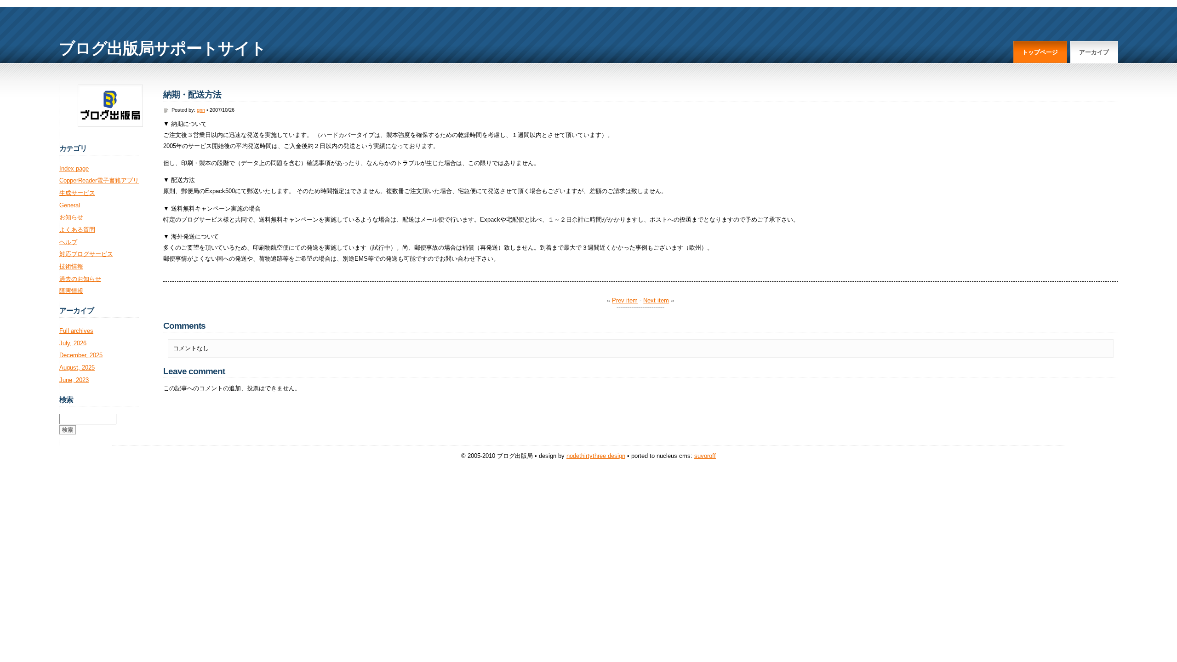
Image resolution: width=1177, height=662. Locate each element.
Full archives (76, 330)
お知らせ (71, 217)
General (69, 205)
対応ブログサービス (86, 254)
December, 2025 (81, 355)
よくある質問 (77, 229)
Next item (656, 300)
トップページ (1040, 52)
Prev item (625, 300)
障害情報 (71, 290)
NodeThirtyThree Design (595, 455)
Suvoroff (705, 455)
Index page (74, 168)
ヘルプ (68, 242)
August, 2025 (77, 367)
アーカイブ (1094, 52)
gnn (201, 110)
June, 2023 (74, 380)
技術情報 (71, 266)
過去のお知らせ (80, 278)
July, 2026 (72, 343)
